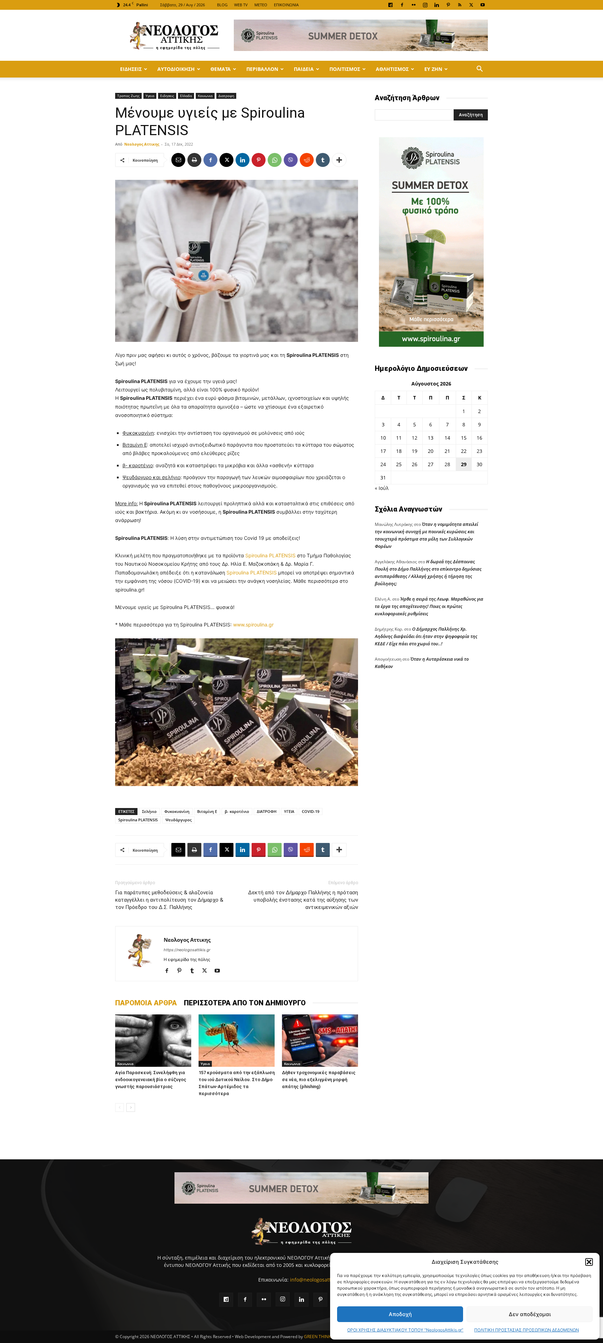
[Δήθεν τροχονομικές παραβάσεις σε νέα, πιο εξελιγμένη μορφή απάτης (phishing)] (320, 1040)
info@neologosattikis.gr (317, 1279)
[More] (339, 160)
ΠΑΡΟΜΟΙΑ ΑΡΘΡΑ (146, 1003)
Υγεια (150, 95)
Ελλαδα (186, 95)
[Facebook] (402, 5)
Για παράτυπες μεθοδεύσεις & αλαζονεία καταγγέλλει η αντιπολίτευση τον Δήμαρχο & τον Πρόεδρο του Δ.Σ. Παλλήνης (169, 899)
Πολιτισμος (344, 69)
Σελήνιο (149, 811)
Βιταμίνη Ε (207, 811)
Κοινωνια (205, 95)
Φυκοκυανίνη (176, 811)
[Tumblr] (323, 160)
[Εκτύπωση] (194, 160)
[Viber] (291, 160)
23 (479, 451)
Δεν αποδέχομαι (530, 1314)
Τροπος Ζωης (128, 95)
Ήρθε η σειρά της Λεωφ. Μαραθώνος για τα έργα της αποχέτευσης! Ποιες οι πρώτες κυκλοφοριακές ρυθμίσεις (429, 606)
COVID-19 (310, 811)
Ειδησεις (131, 69)
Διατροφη (226, 95)
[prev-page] (119, 1107)
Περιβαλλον (262, 69)
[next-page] (130, 1107)
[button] (589, 1261)
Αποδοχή (400, 1314)
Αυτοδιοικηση (176, 69)
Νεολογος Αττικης (141, 144)
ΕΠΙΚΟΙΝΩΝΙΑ (286, 4)
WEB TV (241, 4)
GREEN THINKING (321, 1337)
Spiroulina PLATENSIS (270, 555)
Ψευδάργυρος (178, 819)
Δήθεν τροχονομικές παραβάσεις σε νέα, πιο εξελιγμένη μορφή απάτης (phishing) (319, 1079)
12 (414, 437)
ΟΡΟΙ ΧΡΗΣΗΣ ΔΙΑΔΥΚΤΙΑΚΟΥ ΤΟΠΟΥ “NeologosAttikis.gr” (405, 1330)
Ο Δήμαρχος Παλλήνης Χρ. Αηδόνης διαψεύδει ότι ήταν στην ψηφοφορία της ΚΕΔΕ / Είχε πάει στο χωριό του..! (426, 636)
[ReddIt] (307, 160)
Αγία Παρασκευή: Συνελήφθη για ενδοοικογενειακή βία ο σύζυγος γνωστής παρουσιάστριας (150, 1079)
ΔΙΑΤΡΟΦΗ (266, 811)
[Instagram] (425, 5)
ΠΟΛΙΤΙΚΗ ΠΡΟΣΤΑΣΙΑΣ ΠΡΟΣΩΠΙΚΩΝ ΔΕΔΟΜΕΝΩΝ (526, 1330)
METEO (260, 4)
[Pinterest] (448, 5)
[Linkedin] (436, 5)
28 (447, 464)
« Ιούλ (381, 488)
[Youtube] (482, 5)
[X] (471, 5)
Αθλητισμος (392, 69)
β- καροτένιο (237, 811)
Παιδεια (304, 69)
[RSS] (459, 5)
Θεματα (220, 69)
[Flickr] (413, 5)
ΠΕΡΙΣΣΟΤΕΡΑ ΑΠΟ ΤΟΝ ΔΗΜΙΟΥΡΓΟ (245, 1003)
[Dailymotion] (390, 5)
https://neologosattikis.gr (187, 949)
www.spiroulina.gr (253, 625)
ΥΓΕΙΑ (289, 811)
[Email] (178, 160)
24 (383, 464)
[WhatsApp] (275, 160)
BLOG (222, 4)
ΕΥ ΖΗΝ (433, 69)
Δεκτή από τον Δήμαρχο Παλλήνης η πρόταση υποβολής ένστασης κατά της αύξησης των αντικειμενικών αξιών (303, 899)
